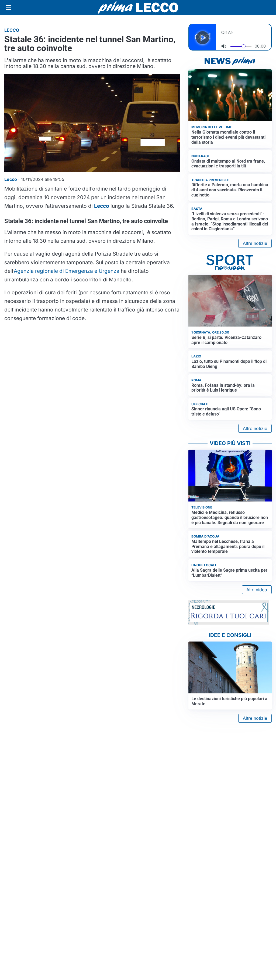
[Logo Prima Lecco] (138, 7)
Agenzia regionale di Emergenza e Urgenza (66, 271)
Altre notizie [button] (255, 243)
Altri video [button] (256, 589)
